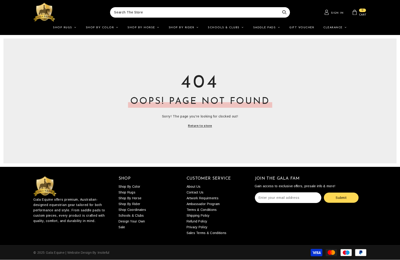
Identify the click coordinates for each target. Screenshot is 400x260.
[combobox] (194, 12)
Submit (341, 198)
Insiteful (103, 252)
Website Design (79, 252)
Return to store (200, 125)
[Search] (200, 12)
